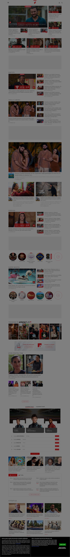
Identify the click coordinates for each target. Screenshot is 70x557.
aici (8, 550)
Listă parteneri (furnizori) (35, 546)
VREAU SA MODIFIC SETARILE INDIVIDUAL (62, 548)
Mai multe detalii (18, 543)
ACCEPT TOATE (62, 544)
